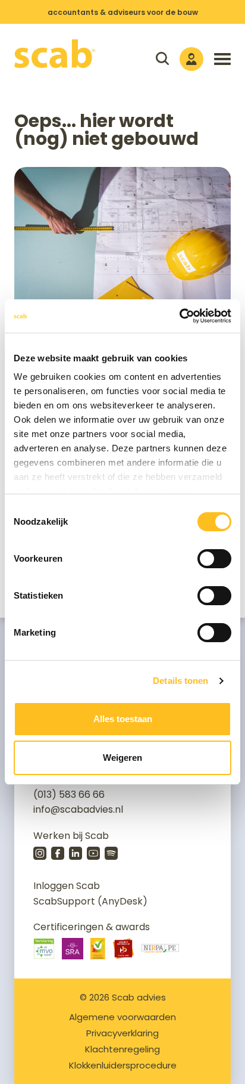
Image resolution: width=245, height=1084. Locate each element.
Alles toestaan (122, 719)
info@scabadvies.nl (78, 809)
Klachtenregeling (122, 1049)
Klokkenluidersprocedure (123, 1065)
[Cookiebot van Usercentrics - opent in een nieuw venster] (179, 316)
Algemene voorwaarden (122, 1017)
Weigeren (122, 757)
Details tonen (180, 681)
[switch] (214, 558)
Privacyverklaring (122, 1033)
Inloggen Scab (66, 886)
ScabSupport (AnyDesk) (90, 901)
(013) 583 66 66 (69, 794)
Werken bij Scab (71, 836)
